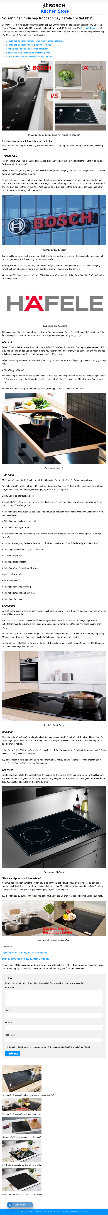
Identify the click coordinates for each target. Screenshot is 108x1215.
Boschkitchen (82, 1211)
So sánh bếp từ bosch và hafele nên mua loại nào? (29, 45)
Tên (7, 1010)
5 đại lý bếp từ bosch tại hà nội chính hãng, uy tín (28, 52)
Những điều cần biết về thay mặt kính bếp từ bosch (29, 56)
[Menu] (3, 8)
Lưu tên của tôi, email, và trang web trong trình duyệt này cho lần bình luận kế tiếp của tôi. (49, 1047)
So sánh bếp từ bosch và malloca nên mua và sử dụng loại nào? (35, 41)
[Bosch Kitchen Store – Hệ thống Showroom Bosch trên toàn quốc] (54, 8)
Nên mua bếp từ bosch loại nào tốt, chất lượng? (28, 49)
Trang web (10, 1035)
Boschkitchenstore (46, 1211)
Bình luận (9, 987)
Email (8, 1023)
